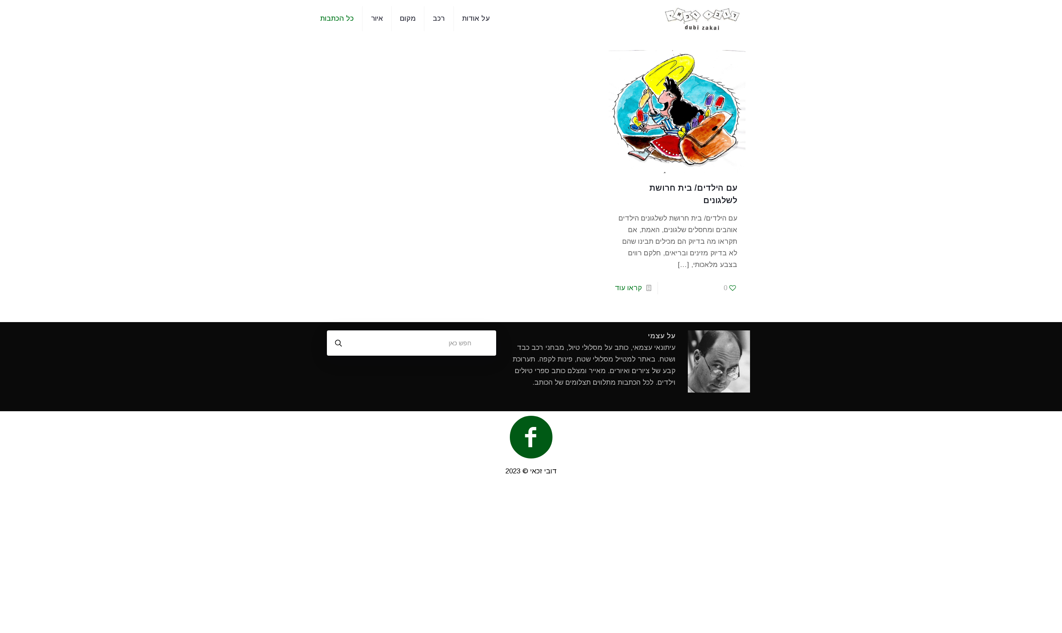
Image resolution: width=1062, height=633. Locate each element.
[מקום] (702, 18)
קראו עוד (628, 288)
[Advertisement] (531, 558)
